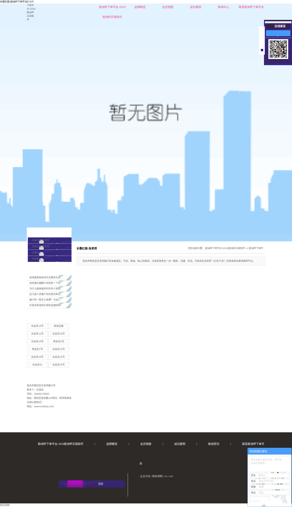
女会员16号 (58, 357)
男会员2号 (58, 341)
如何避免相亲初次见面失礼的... (45, 277)
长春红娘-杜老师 (40, 240)
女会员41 (37, 364)
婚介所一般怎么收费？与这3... (45, 299)
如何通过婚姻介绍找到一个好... (45, 283)
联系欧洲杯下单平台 (251, 7)
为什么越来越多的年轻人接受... (45, 288)
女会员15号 (58, 364)
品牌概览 (140, 7)
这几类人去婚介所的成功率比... (45, 294)
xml (171, 476)
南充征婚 (58, 326)
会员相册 (167, 7)
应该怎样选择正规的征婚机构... (45, 305)
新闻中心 (223, 7)
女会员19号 (37, 357)
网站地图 (157, 476)
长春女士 (36, 252)
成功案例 (195, 7)
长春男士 (36, 258)
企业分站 (145, 476)
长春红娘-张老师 (40, 246)
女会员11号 (37, 333)
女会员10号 (58, 349)
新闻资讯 (213, 443)
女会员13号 (37, 326)
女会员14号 (37, 341)
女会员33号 (58, 333)
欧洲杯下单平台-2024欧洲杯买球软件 (112, 8)
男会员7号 (37, 349)
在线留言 (280, 26)
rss (165, 476)
